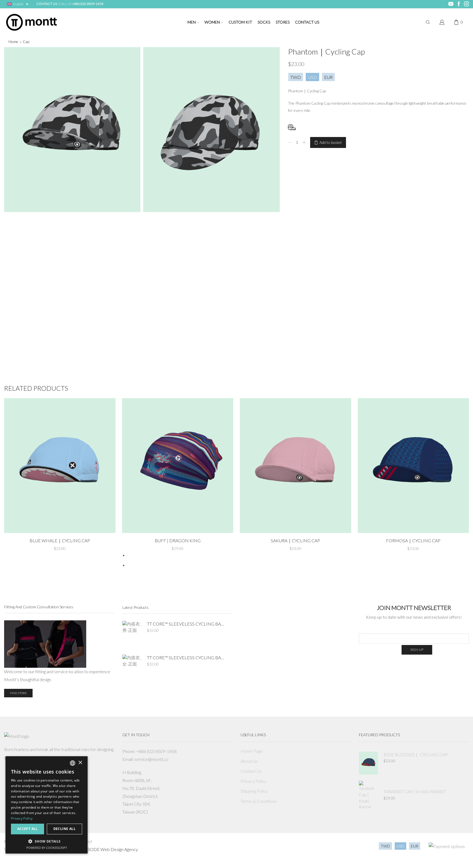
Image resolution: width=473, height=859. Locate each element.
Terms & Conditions (259, 801)
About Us (249, 761)
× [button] (80, 763)
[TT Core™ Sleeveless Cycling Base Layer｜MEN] (132, 634)
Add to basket (330, 142)
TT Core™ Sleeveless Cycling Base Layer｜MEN (186, 623)
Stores (283, 22)
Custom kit (240, 22)
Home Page (252, 751)
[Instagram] (466, 4)
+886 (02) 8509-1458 (87, 4)
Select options (178, 524)
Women (212, 22)
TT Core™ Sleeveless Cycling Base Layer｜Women (186, 657)
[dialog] (46, 805)
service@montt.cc (151, 759)
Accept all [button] (27, 828)
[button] (46, 841)
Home (13, 41)
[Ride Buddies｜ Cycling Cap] (368, 763)
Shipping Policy (254, 791)
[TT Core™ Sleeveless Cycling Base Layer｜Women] (132, 668)
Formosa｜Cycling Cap (413, 540)
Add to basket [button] (60, 524)
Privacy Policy (254, 781)
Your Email (414, 629)
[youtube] (450, 4)
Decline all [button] (64, 828)
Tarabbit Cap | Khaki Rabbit (414, 791)
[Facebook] (458, 4)
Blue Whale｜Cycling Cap (60, 540)
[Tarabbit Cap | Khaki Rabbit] (368, 794)
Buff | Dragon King (178, 540)
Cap (26, 41)
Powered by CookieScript (46, 848)
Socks (264, 22)
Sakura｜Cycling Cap (295, 540)
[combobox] (72, 763)
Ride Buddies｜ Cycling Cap (415, 754)
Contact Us (307, 22)
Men (192, 22)
